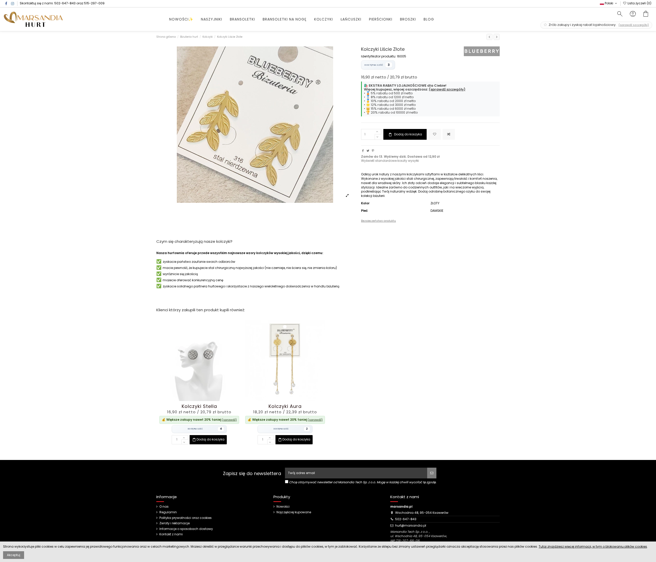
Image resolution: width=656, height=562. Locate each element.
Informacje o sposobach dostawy (186, 529)
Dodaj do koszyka (408, 134)
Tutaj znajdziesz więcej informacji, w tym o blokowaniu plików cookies (593, 546)
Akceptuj (13, 555)
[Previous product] (489, 37)
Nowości (283, 507)
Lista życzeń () (639, 3)
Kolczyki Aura (285, 406)
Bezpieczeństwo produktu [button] (378, 221)
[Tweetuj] (367, 150)
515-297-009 (94, 3)
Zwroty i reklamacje (174, 523)
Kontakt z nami (171, 534)
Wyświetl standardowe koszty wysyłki (390, 160)
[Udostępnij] (363, 150)
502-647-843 (65, 3)
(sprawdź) (229, 420)
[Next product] (497, 37)
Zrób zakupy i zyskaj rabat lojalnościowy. (598, 24)
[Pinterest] (373, 150)
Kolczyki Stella (199, 406)
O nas (164, 507)
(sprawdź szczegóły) (447, 89)
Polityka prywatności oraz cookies (185, 518)
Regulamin (168, 512)
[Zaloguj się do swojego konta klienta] (633, 14)
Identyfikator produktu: (378, 56)
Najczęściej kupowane (293, 512)
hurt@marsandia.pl (410, 525)
